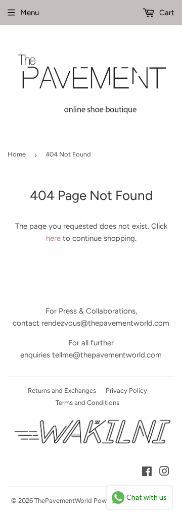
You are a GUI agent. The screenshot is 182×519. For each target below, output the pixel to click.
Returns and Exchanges (62, 390)
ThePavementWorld (63, 500)
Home (17, 154)
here (53, 238)
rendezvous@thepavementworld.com (105, 323)
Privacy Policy (126, 390)
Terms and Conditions (87, 402)
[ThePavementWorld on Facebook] (147, 472)
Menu (29, 12)
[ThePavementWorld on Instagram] (164, 472)
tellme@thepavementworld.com (107, 354)
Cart (165, 12)
